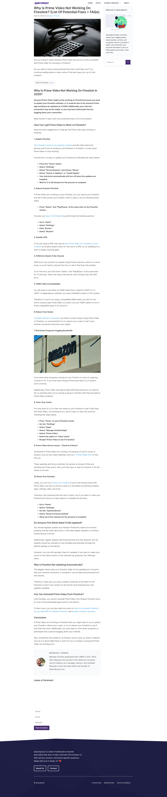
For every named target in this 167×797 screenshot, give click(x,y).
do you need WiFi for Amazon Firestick (50, 611)
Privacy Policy (96, 783)
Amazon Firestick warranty (83, 611)
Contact (53, 768)
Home (90, 3)
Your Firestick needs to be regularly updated (53, 145)
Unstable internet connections (47, 318)
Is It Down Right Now (82, 455)
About (126, 3)
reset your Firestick (61, 483)
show (51, 82)
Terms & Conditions (123, 783)
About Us (40, 768)
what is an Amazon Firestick (86, 608)
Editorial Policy (109, 783)
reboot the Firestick (54, 216)
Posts (98, 3)
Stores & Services (111, 3)
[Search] (128, 62)
